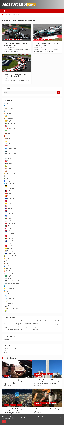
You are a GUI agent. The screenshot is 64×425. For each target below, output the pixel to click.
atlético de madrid (17, 321)
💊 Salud (7, 271)
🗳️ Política (7, 266)
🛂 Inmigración (9, 181)
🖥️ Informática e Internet (13, 281)
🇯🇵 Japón (8, 221)
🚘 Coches (9, 161)
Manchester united (49, 326)
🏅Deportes (8, 291)
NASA (5, 328)
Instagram (14, 326)
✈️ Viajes (7, 106)
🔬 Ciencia (7, 111)
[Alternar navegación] (4, 11)
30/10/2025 (36, 413)
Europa (40, 324)
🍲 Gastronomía (9, 173)
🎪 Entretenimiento (10, 136)
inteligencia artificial (20, 326)
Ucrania (10, 329)
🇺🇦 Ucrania (8, 248)
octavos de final (11, 327)
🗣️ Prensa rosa (10, 148)
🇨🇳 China (8, 196)
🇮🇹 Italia (8, 218)
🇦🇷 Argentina (9, 188)
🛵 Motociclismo (11, 306)
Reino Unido (49, 327)
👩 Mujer (7, 258)
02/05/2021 (37, 47)
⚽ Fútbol (8, 293)
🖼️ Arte (7, 116)
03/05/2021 (6, 47)
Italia (26, 326)
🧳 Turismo (7, 286)
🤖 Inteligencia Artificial (13, 283)
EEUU (8, 324)
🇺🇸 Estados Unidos (11, 206)
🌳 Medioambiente (10, 256)
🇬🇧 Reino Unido (10, 241)
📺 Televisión (9, 151)
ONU (19, 327)
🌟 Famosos (9, 141)
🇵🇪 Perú (8, 236)
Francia (53, 324)
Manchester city (40, 326)
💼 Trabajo (8, 133)
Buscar (58, 92)
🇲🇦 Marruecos (10, 223)
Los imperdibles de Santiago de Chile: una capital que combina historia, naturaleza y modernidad (16, 411)
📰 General (7, 176)
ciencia (52, 321)
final (49, 324)
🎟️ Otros (8, 146)
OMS (16, 327)
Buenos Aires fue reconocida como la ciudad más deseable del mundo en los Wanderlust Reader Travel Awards (47, 382)
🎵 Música (8, 143)
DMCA (5, 352)
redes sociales (43, 327)
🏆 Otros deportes (11, 308)
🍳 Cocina (8, 163)
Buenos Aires (33, 321)
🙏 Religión (7, 268)
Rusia (54, 327)
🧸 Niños (8, 171)
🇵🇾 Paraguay (9, 233)
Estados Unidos (31, 324)
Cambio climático (42, 321)
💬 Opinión (7, 261)
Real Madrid (36, 328)
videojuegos (34, 329)
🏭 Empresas (9, 126)
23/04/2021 (6, 78)
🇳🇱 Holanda (9, 211)
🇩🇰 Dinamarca (10, 201)
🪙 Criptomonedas (11, 121)
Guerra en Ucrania (7, 326)
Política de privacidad (9, 350)
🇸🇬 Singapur (9, 243)
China (49, 321)
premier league (26, 328)
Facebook (45, 324)
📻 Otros (7, 263)
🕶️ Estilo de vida (9, 156)
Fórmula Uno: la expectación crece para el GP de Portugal (15, 75)
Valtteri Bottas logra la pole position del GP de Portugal (46, 44)
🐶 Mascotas (9, 168)
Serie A (57, 327)
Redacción (43, 386)
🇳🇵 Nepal (8, 228)
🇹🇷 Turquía (8, 246)
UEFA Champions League (17, 329)
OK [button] (4, 421)
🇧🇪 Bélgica (9, 191)
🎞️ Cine (7, 138)
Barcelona (24, 321)
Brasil (29, 321)
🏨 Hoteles (9, 108)
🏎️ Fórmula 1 (18, 39)
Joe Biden (30, 326)
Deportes (12, 47)
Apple (5, 321)
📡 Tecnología (9, 273)
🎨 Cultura (7, 113)
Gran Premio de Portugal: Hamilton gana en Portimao (15, 44)
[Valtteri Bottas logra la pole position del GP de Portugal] (47, 32)
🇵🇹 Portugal (9, 238)
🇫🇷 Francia (8, 208)
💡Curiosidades (9, 288)
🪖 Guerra (7, 178)
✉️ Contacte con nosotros (10, 348)
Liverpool (35, 326)
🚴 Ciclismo (9, 301)
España (19, 323)
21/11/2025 (36, 386)
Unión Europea (27, 329)
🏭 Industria (9, 278)
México (54, 326)
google (57, 324)
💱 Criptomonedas (11, 276)
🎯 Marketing (11, 128)
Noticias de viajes (9, 358)
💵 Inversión (9, 131)
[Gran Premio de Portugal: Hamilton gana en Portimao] (17, 32)
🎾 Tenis (8, 311)
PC (21, 327)
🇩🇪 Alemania (9, 186)
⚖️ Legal (8, 158)
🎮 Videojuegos (10, 153)
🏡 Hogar (8, 166)
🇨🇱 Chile (8, 193)
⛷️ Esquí (8, 296)
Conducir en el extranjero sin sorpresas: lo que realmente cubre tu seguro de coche (16, 382)
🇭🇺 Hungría (9, 213)
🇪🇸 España (8, 203)
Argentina (10, 321)
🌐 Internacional (9, 183)
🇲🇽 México (9, 226)
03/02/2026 (6, 386)
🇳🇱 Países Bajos (10, 231)
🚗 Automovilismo (9, 39)
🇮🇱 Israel (8, 216)
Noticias (12, 386)
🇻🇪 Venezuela (10, 253)
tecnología (6, 329)
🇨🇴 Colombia (9, 198)
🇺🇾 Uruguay (9, 251)
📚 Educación (10, 123)
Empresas (13, 324)
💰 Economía (8, 118)
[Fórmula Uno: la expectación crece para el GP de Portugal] (17, 63)
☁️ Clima (7, 103)
